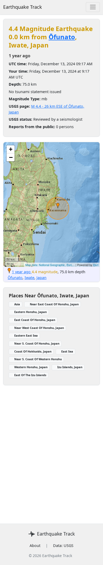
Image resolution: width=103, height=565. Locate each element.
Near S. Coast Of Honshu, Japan (36, 343)
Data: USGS (63, 545)
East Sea (67, 351)
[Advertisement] (51, 451)
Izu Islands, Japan (69, 367)
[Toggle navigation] (93, 7)
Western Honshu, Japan (31, 367)
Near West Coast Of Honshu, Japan (39, 328)
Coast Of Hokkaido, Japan (33, 351)
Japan (41, 277)
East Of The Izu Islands (30, 375)
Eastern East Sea (26, 335)
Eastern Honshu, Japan (30, 312)
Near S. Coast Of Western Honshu (38, 359)
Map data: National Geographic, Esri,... (50, 265)
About (35, 545)
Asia (17, 304)
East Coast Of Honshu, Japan (34, 320)
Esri (95, 265)
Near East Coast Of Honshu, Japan (54, 304)
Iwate (29, 277)
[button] (57, 205)
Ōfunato (62, 36)
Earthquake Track (22, 7)
